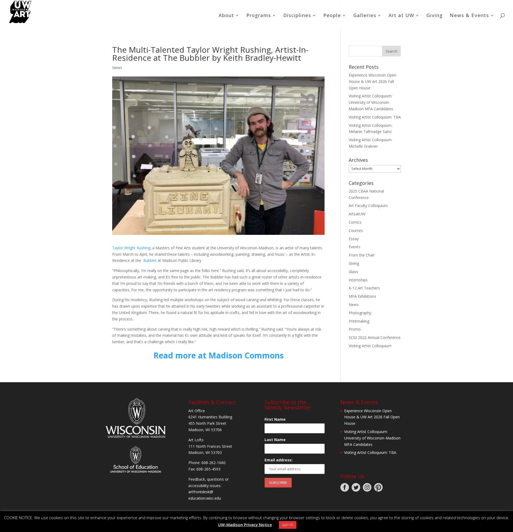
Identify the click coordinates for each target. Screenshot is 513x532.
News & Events (469, 15)
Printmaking (359, 321)
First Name (275, 419)
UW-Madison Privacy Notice (245, 524)
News (117, 67)
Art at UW (401, 15)
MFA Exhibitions (362, 296)
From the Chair (362, 255)
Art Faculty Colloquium (368, 205)
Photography (360, 312)
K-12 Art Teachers (364, 287)
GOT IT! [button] (287, 525)
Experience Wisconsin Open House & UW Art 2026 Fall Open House (372, 81)
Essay (354, 238)
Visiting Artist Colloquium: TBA (375, 117)
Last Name (275, 439)
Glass (353, 271)
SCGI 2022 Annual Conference (375, 337)
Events (354, 246)
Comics (355, 222)
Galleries (364, 15)
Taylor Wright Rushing (131, 247)
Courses (356, 230)
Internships (358, 279)
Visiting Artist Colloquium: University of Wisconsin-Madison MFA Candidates (371, 102)
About (226, 15)
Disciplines (297, 15)
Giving (434, 15)
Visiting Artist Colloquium (370, 345)
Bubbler (150, 260)
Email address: (279, 459)
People (332, 15)
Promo (355, 329)
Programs (258, 15)
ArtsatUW (357, 213)
